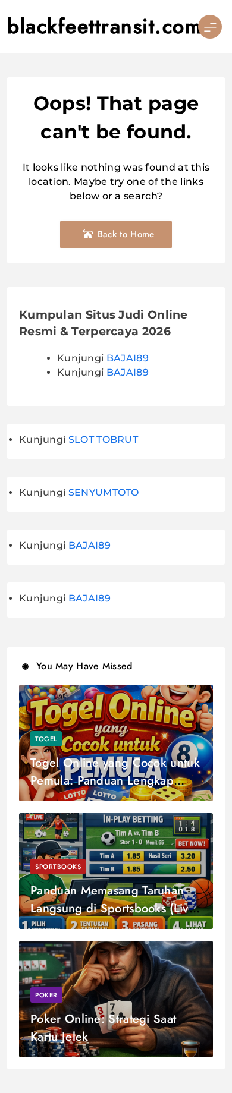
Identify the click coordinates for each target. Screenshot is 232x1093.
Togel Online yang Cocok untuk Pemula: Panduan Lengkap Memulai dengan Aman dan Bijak (115, 789)
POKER (46, 995)
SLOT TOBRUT (103, 439)
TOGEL (46, 739)
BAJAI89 (127, 358)
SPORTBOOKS (58, 866)
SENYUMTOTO (103, 492)
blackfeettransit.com (104, 26)
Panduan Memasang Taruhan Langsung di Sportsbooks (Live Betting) (113, 908)
